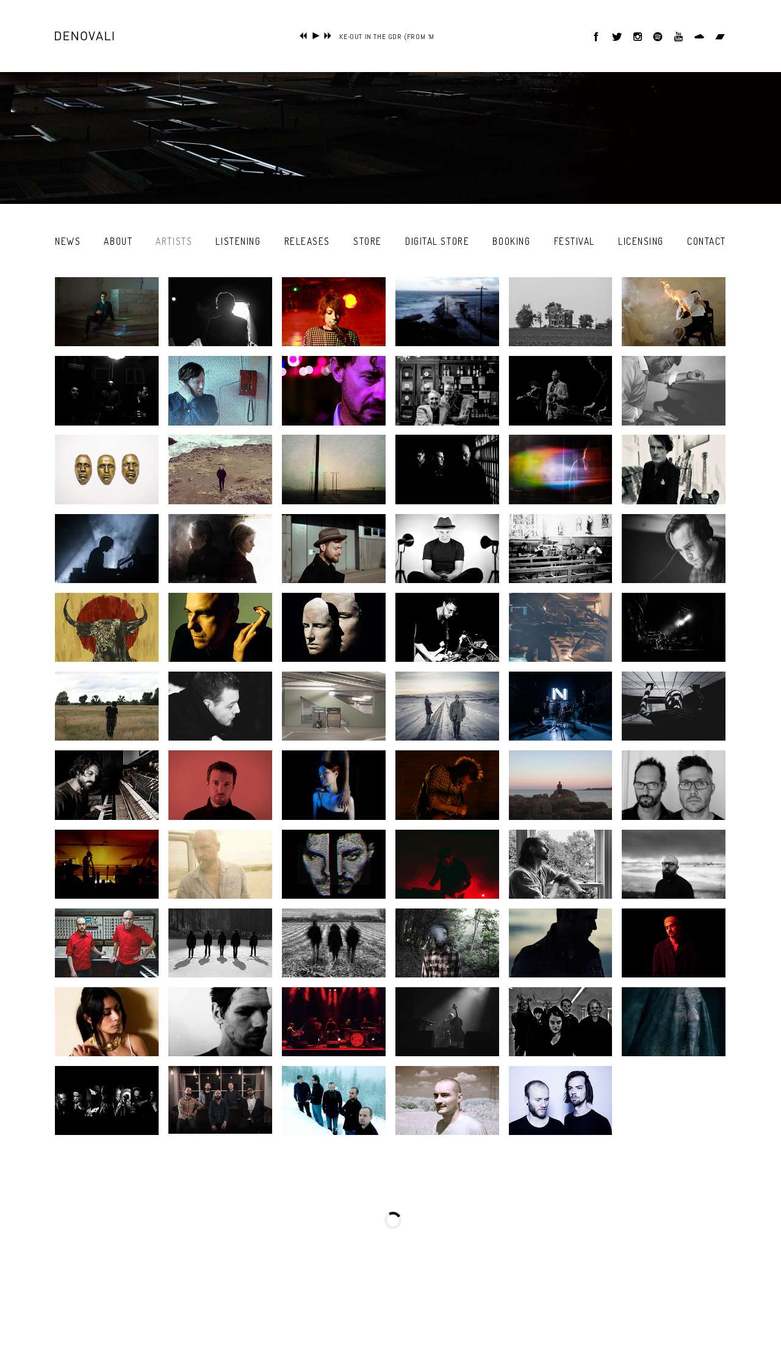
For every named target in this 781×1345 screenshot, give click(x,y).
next (328, 35)
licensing (641, 241)
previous (303, 35)
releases (307, 241)
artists (174, 241)
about (118, 241)
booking (511, 241)
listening (238, 241)
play (315, 35)
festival (574, 241)
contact (706, 241)
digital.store (437, 241)
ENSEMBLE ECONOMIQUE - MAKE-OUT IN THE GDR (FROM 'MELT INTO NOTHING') (358, 37)
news (68, 241)
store (367, 241)
